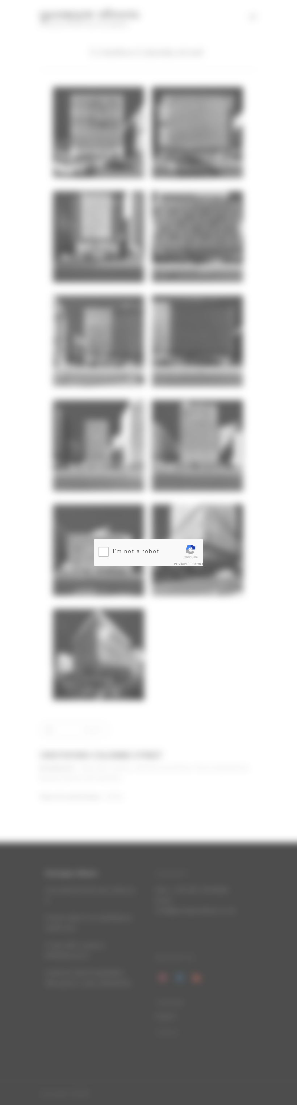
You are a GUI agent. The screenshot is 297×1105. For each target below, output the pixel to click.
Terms (198, 564)
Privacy (181, 564)
